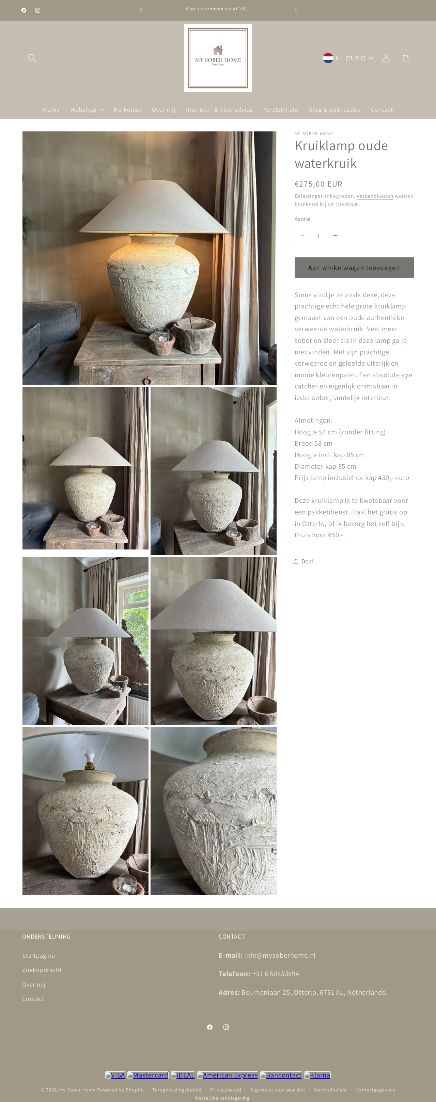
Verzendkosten (375, 195)
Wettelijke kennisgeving (222, 1098)
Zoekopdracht (42, 969)
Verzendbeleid (330, 1089)
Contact (33, 998)
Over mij (33, 984)
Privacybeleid (226, 1089)
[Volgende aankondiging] (295, 10)
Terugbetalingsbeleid (176, 1089)
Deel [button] (307, 561)
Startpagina (38, 955)
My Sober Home (77, 1089)
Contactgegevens (375, 1089)
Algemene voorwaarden (277, 1089)
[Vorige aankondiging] (140, 10)
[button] (32, 58)
